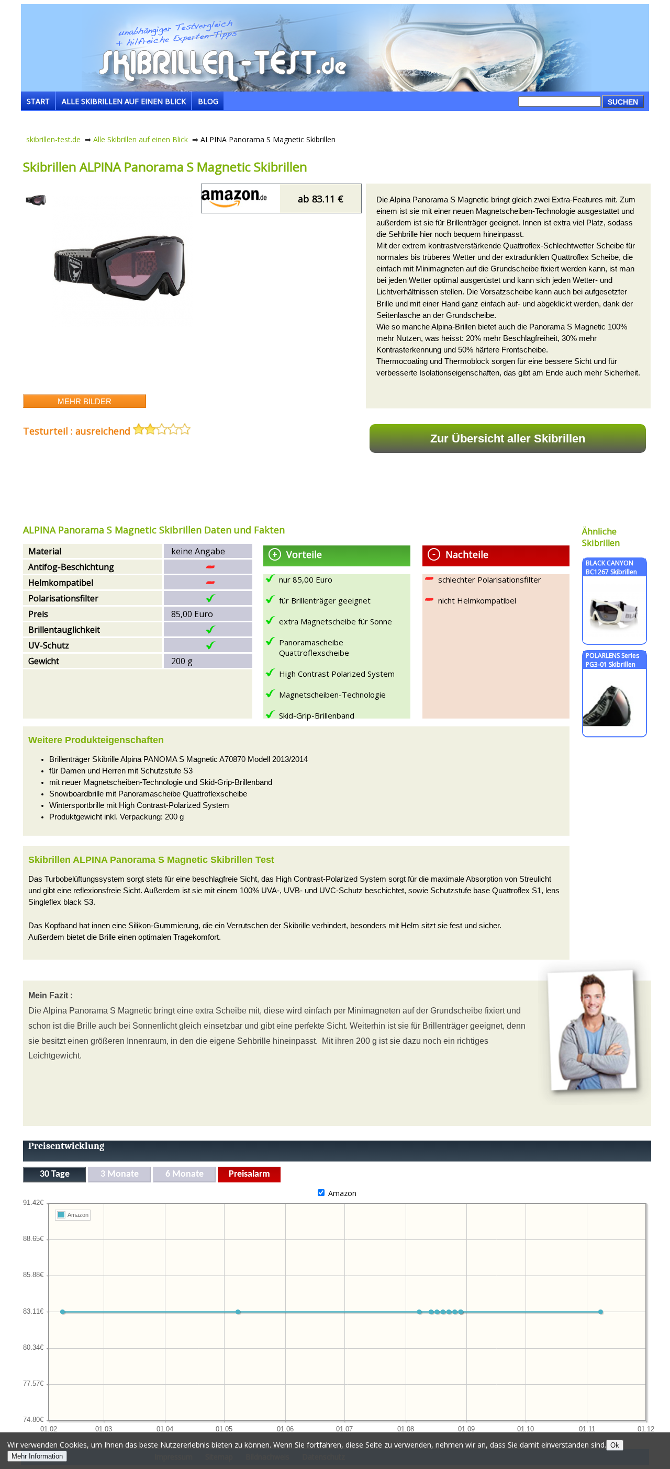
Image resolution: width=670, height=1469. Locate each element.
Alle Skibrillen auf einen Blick (124, 101)
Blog (208, 101)
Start (38, 101)
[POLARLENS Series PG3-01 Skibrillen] (614, 731)
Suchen (623, 102)
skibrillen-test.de (53, 139)
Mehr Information (37, 1456)
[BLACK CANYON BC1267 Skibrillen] (614, 639)
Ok (614, 1445)
